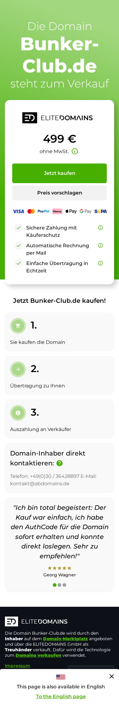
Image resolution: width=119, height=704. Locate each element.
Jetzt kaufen (59, 173)
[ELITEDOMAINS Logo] (59, 622)
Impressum (17, 665)
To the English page (61, 696)
